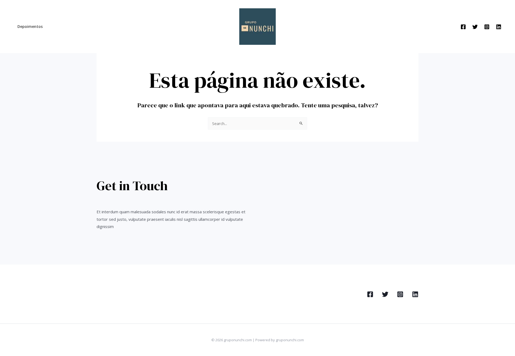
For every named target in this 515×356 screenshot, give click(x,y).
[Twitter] (475, 27)
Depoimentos (30, 26)
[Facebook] (463, 27)
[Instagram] (487, 27)
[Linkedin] (498, 27)
